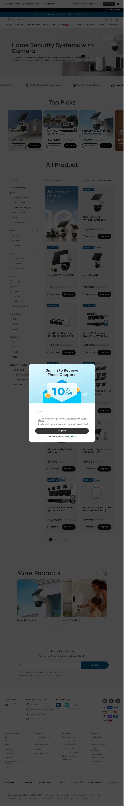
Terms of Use (71, 419)
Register (62, 431)
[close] (91, 367)
